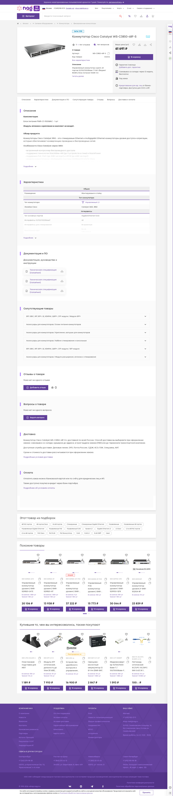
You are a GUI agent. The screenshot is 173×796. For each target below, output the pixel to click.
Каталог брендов (26, 737)
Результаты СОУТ (26, 741)
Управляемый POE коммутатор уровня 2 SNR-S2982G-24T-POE (73, 587)
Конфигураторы (95, 737)
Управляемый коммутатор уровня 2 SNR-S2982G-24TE (28, 587)
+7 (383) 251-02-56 (95, 761)
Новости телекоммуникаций (100, 717)
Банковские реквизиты (28, 729)
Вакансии (23, 721)
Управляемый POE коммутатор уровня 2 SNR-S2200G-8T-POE (95, 587)
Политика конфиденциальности (140, 783)
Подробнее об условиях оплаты (39, 488)
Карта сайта (59, 733)
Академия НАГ (94, 725)
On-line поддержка (62, 713)
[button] (86, 2)
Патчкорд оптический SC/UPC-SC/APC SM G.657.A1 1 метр (139, 666)
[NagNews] (92, 786)
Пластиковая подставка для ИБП (29, 665)
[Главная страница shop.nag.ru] (28, 8)
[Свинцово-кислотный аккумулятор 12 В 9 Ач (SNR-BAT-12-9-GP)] (97, 641)
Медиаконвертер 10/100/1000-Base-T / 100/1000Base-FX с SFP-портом (117, 666)
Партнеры (23, 733)
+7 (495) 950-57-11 (59, 8)
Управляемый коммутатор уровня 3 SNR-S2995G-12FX (116, 587)
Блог (96, 8)
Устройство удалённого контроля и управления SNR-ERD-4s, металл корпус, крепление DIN (73, 666)
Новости (22, 717)
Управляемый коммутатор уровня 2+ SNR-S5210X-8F (139, 587)
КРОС (90, 729)
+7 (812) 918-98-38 (129, 761)
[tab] (26, 100)
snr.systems (93, 733)
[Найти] (120, 16)
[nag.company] (69, 786)
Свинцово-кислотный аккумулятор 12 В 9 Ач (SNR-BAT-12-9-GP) (95, 666)
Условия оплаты (60, 717)
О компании (24, 713)
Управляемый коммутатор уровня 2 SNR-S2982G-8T (50, 587)
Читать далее (78, 76)
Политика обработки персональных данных (135, 786)
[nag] (102, 786)
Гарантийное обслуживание (66, 725)
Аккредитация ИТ (26, 745)
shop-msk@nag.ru (81, 8)
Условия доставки (61, 721)
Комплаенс (58, 729)
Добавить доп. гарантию (129, 67)
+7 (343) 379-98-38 (26, 761)
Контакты (23, 725)
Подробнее (28, 166)
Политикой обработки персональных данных (76, 793)
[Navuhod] (81, 786)
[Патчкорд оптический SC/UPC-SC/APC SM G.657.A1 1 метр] (141, 641)
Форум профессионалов (99, 721)
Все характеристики (81, 60)
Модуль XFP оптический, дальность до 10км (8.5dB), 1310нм (50, 666)
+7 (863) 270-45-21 (60, 761)
